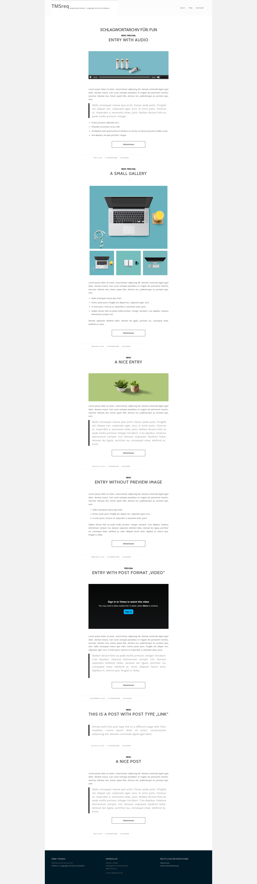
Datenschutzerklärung (169, 865)
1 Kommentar (113, 466)
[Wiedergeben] (90, 77)
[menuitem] (182, 8)
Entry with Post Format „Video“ (128, 572)
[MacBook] (128, 217)
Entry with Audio (128, 39)
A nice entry (128, 362)
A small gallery (128, 173)
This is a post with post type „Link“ (128, 714)
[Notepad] (128, 263)
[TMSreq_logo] (85, 8)
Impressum (164, 863)
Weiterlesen (128, 144)
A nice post (128, 761)
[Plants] (128, 387)
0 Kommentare (111, 158)
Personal (131, 35)
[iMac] (155, 263)
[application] (128, 77)
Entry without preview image (128, 482)
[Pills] (128, 65)
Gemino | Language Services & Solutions (68, 865)
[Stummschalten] (158, 77)
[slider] (164, 77)
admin (126, 158)
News (123, 35)
